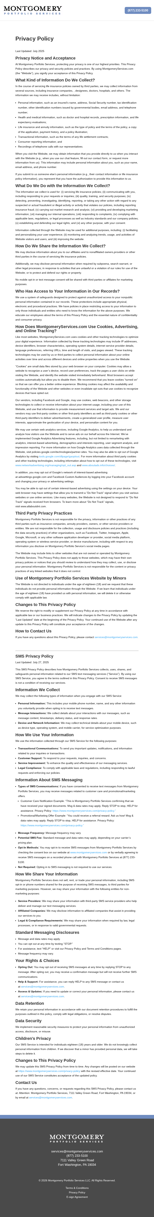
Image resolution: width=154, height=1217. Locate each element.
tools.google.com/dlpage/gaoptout (59, 456)
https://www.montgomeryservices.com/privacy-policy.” (84, 810)
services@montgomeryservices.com (42, 986)
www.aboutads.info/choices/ (98, 465)
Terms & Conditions (77, 1187)
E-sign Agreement (77, 1196)
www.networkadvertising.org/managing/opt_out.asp (45, 465)
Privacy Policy (77, 1192)
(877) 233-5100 (138, 10)
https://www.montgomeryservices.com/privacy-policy (49, 1070)
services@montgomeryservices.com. (116, 637)
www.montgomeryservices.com (88, 852)
